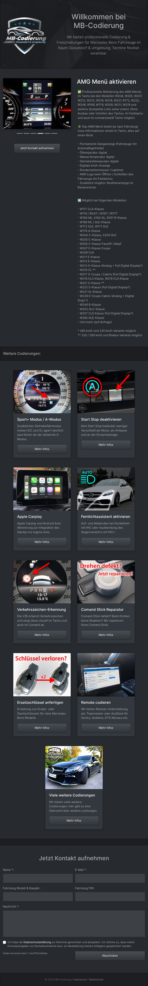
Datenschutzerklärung (37, 942)
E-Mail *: (81, 870)
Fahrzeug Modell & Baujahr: (21, 888)
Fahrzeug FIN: (84, 888)
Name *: (8, 870)
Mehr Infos (42, 449)
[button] (8, 103)
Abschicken (110, 955)
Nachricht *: (11, 906)
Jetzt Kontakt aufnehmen (37, 148)
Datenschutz (96, 979)
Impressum (80, 979)
